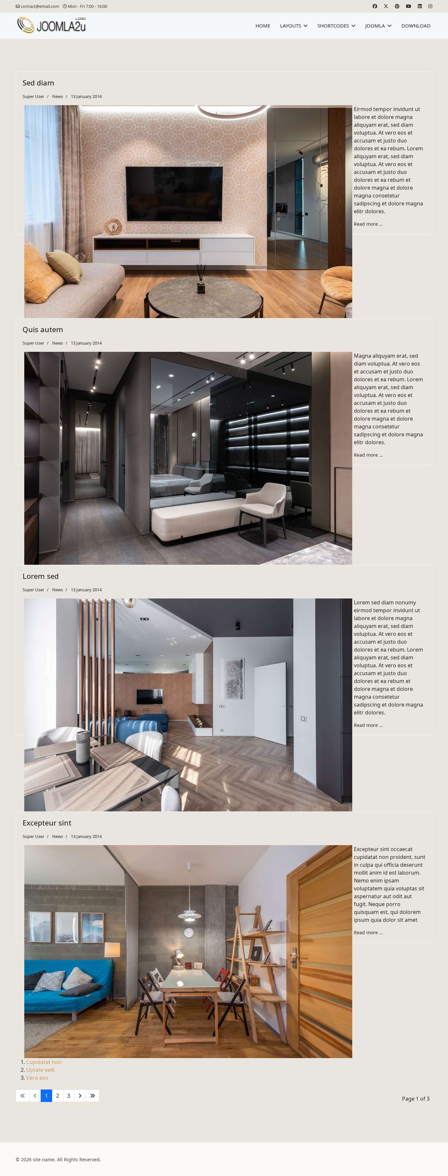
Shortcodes (333, 25)
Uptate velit (40, 1069)
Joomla (375, 25)
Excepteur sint (47, 822)
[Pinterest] (397, 6)
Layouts (290, 25)
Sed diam (38, 82)
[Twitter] (386, 6)
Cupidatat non (44, 1062)
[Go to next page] (80, 1096)
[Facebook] (375, 6)
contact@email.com (40, 6)
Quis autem (43, 329)
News (57, 96)
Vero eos (37, 1077)
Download (416, 25)
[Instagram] (430, 6)
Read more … (368, 224)
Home (262, 25)
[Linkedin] (420, 6)
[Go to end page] (92, 1096)
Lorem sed (41, 576)
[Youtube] (408, 6)
